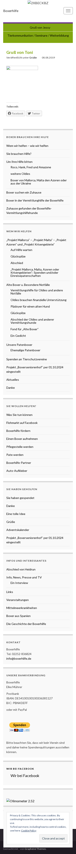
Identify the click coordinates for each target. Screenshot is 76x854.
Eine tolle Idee (15, 514)
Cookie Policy (28, 830)
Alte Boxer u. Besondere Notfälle (28, 284)
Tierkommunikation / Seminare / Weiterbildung (38, 35)
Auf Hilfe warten (21, 250)
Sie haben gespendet (20, 498)
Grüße (33, 57)
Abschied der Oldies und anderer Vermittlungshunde (32, 321)
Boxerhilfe (10, 11)
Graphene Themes (35, 848)
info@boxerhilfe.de (18, 658)
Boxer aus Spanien (18, 616)
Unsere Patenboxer (19, 344)
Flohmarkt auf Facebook (22, 422)
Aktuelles (12, 379)
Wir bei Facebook (20, 768)
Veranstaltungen (17, 600)
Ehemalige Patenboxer (25, 350)
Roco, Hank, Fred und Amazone (31, 167)
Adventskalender (17, 530)
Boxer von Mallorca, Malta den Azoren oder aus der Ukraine (39, 181)
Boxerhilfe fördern (18, 430)
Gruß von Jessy (40, 27)
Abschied (17, 263)
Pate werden (14, 454)
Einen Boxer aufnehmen (22, 438)
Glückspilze (18, 256)
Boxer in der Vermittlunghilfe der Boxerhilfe (35, 200)
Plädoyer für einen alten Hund (30, 306)
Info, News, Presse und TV (24, 577)
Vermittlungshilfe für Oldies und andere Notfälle (37, 291)
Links (9, 592)
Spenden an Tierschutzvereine (26, 359)
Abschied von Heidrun (20, 569)
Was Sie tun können (19, 414)
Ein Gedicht (18, 335)
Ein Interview (19, 583)
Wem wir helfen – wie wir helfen (27, 145)
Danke (10, 387)
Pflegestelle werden (19, 446)
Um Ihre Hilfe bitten (19, 161)
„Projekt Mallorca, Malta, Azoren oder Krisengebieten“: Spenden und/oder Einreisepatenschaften (35, 272)
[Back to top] (66, 844)
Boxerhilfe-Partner (18, 462)
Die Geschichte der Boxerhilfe (26, 624)
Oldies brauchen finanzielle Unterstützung (38, 300)
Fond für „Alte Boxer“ (25, 329)
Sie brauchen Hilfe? (18, 153)
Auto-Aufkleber (16, 470)
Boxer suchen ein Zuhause (23, 192)
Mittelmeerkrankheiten (21, 608)
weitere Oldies (20, 173)
